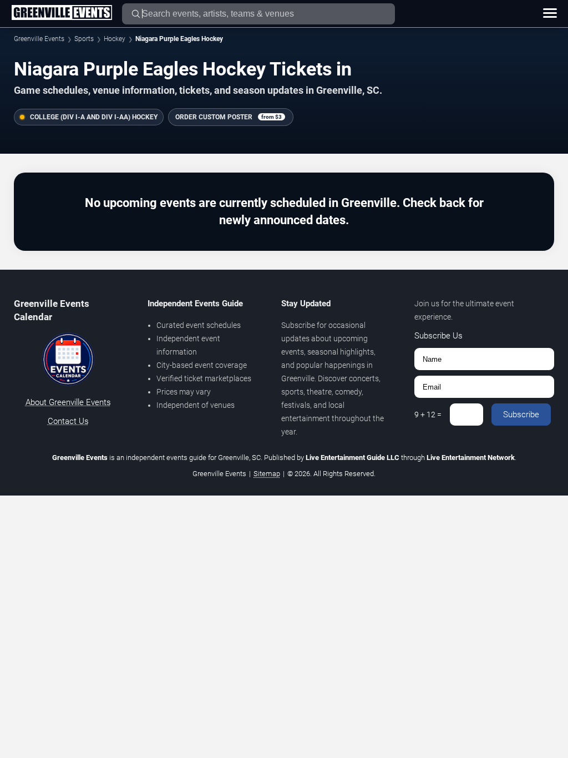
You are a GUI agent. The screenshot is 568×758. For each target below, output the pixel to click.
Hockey (114, 39)
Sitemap (266, 473)
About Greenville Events (68, 402)
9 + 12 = (428, 414)
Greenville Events (39, 39)
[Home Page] (61, 13)
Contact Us (68, 421)
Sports (84, 39)
